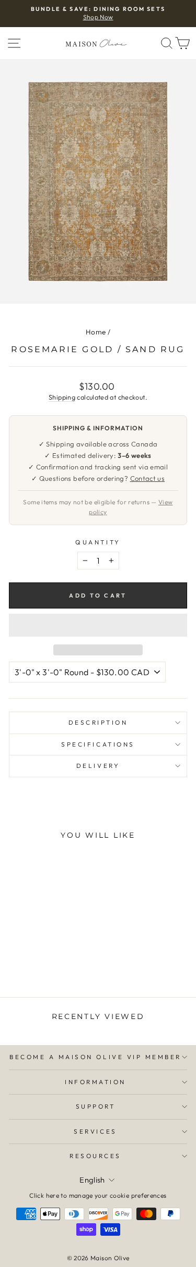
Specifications (97, 744)
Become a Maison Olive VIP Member (95, 1057)
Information (95, 1082)
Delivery (98, 765)
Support (96, 1106)
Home (96, 332)
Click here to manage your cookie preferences (97, 1195)
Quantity (97, 542)
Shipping (62, 397)
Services (95, 1131)
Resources (95, 1156)
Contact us (147, 478)
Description (98, 722)
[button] (98, 625)
